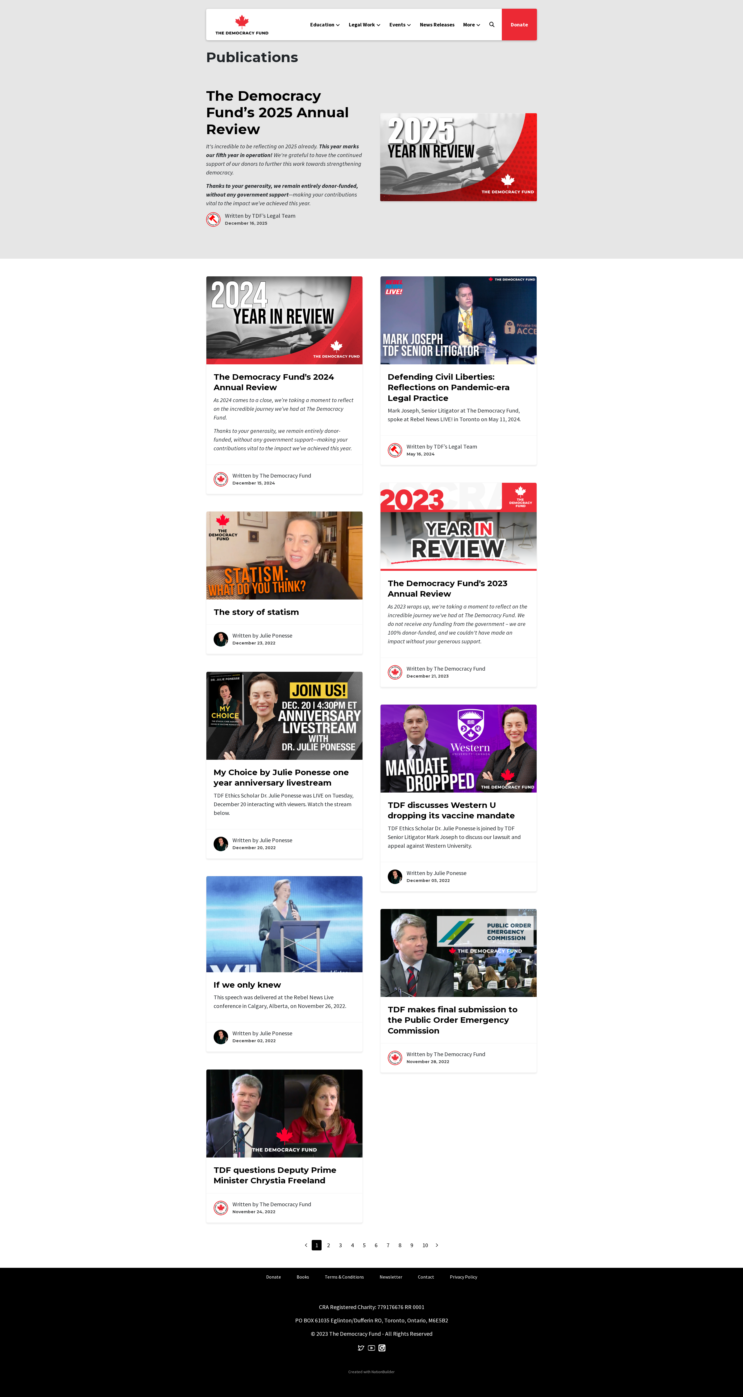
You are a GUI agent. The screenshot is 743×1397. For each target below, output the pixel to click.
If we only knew (247, 985)
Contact (426, 1277)
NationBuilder (383, 1371)
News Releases (437, 24)
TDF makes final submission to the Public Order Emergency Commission (452, 1020)
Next (437, 1245)
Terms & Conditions (344, 1277)
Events (397, 24)
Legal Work (362, 24)
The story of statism (256, 612)
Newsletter (391, 1277)
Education (322, 24)
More (469, 24)
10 (425, 1245)
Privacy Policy (463, 1277)
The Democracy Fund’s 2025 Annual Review (277, 112)
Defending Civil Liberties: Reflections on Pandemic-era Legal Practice (449, 387)
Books (303, 1277)
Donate (519, 24)
